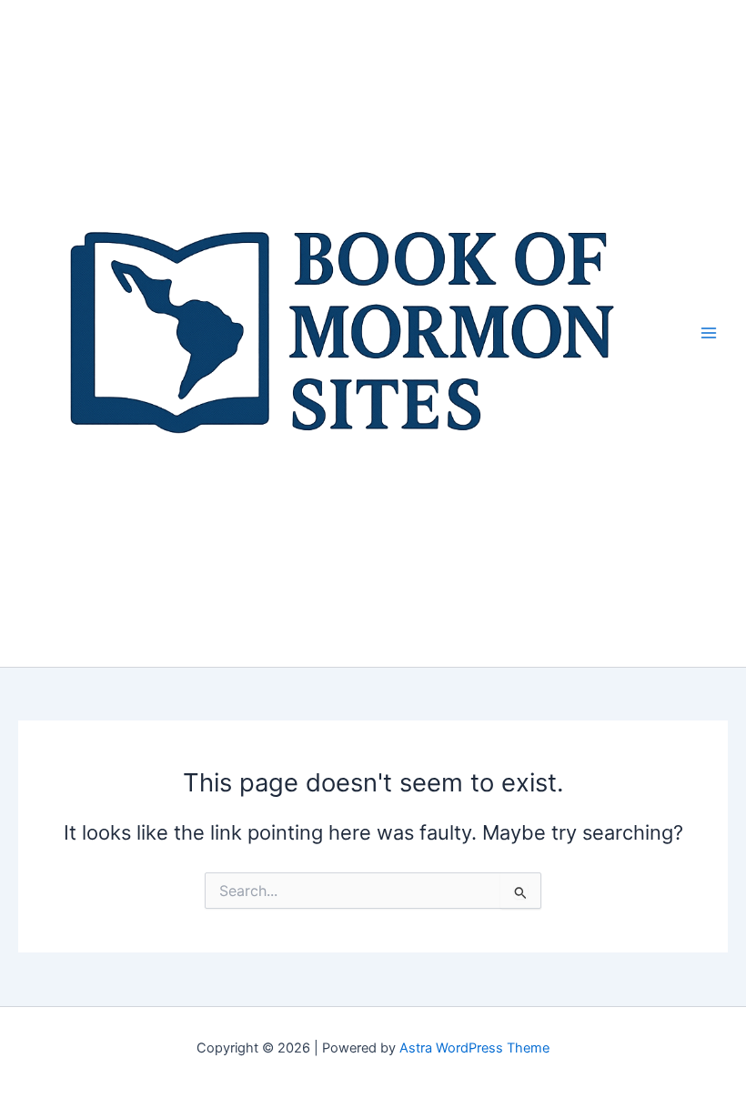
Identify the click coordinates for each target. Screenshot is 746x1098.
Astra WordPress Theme (474, 1048)
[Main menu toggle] (709, 333)
